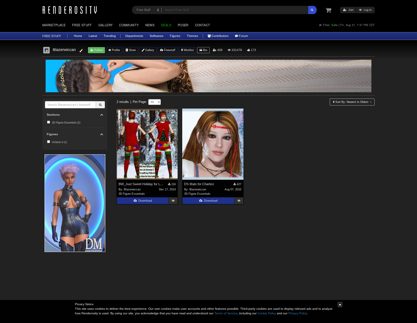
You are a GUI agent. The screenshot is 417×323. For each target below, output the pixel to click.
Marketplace (54, 25)
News (149, 25)
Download (145, 200)
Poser (183, 25)
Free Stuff (82, 25)
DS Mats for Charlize (199, 184)
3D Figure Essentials (132, 193)
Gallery (105, 25)
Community (129, 25)
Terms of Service (225, 313)
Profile (115, 50)
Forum (243, 36)
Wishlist (188, 50)
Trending (110, 36)
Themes (192, 36)
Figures (175, 36)
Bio (204, 50)
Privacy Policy (297, 313)
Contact (202, 25)
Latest (93, 36)
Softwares (156, 36)
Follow (98, 50)
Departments (134, 36)
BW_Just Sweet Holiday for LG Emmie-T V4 (142, 184)
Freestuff (169, 50)
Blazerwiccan (132, 189)
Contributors (219, 36)
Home (78, 36)
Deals (166, 25)
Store (132, 50)
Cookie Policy (267, 313)
